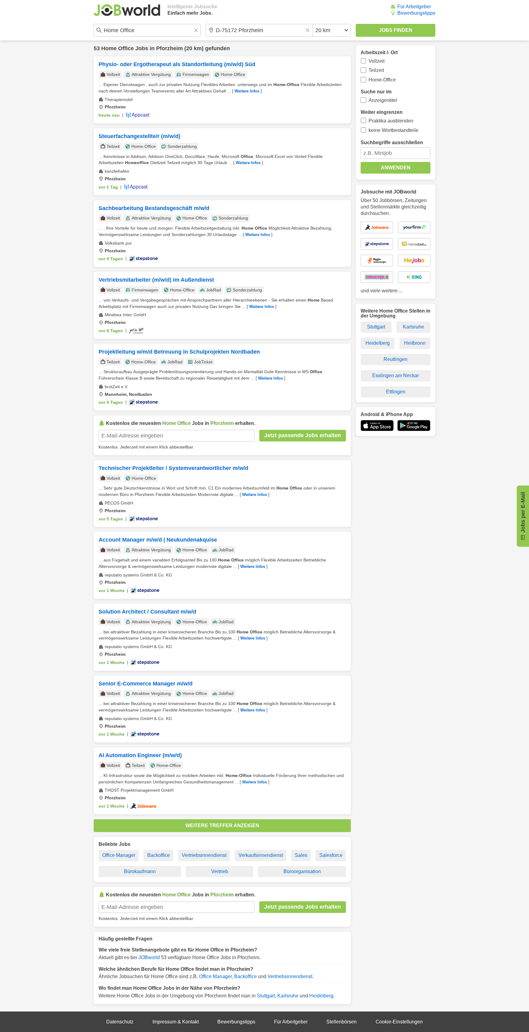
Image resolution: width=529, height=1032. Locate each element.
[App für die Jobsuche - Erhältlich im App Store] (377, 425)
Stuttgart (266, 995)
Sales (301, 855)
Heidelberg (321, 995)
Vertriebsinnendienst (204, 855)
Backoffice (158, 855)
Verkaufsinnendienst (260, 855)
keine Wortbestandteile (393, 130)
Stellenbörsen (341, 1021)
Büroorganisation (302, 871)
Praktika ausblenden (391, 120)
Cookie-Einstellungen (399, 1021)
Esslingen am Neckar (395, 375)
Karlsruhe (287, 995)
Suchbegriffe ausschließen (392, 142)
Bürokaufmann (140, 871)
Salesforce (331, 855)
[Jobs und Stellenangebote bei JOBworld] (127, 10)
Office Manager (118, 855)
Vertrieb (219, 871)
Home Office (117, 48)
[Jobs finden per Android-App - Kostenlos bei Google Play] (413, 425)
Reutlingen (395, 359)
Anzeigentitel (383, 100)
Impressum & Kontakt (175, 1021)
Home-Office (382, 79)
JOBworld (149, 957)
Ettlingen (395, 391)
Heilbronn (415, 343)
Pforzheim (169, 48)
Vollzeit (377, 61)
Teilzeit (376, 70)
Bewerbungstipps (416, 13)
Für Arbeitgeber (414, 6)
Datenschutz (119, 1021)
